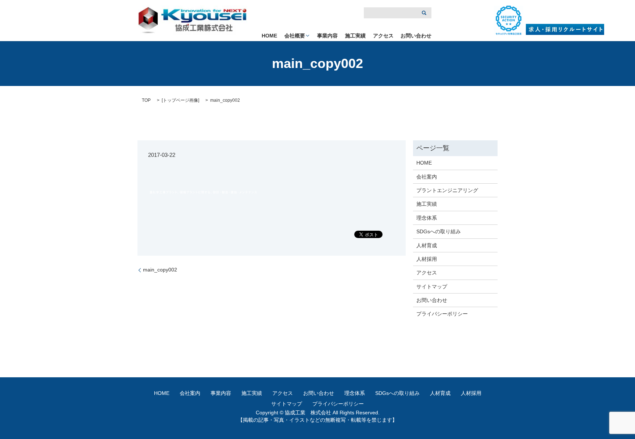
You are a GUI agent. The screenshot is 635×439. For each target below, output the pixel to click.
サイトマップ (431, 286)
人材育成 (426, 245)
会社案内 (426, 177)
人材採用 (426, 259)
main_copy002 (160, 270)
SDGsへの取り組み (438, 231)
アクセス (383, 36)
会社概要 (294, 36)
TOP (146, 100)
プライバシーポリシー (442, 314)
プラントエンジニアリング (447, 190)
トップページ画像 (180, 100)
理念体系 (426, 218)
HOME (269, 36)
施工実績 (355, 36)
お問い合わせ (416, 36)
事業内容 (327, 36)
